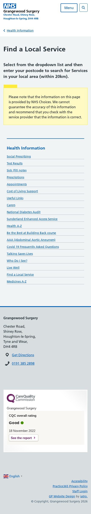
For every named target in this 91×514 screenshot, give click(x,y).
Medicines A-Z (16, 281)
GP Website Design (62, 496)
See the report (21, 438)
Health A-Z (14, 226)
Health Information (20, 30)
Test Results (14, 163)
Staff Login (80, 491)
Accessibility (79, 481)
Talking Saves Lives (20, 254)
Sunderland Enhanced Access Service (32, 219)
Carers (11, 205)
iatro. (84, 496)
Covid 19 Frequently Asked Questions (33, 247)
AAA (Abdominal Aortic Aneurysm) (31, 240)
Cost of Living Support (22, 191)
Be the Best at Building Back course (31, 233)
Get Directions (23, 355)
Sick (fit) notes (16, 170)
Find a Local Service (20, 274)
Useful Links (15, 198)
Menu (69, 8)
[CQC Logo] (21, 401)
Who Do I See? (17, 261)
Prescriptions (15, 177)
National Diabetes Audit (23, 212)
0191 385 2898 (23, 363)
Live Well (13, 268)
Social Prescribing (19, 156)
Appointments (17, 184)
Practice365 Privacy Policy (70, 486)
